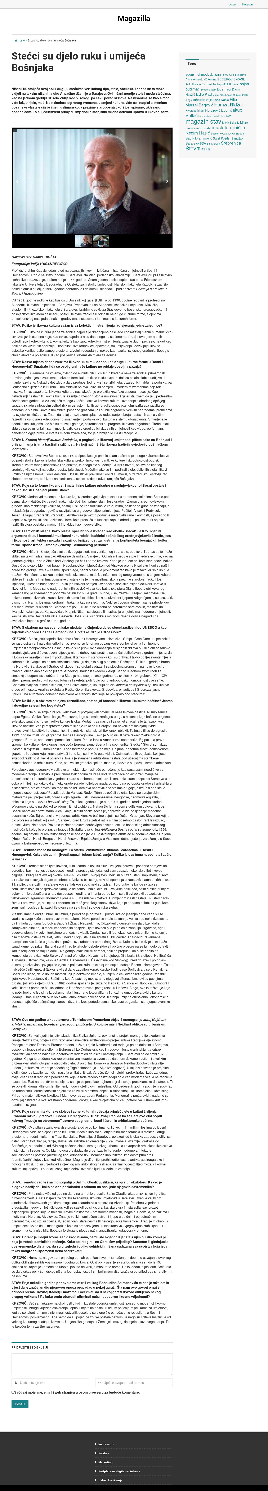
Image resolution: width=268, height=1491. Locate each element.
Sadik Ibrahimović (199, 138)
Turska (203, 148)
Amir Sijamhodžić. (196, 84)
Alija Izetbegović (237, 74)
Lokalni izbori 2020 (221, 116)
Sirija (210, 143)
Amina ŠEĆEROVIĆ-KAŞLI (227, 79)
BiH (230, 83)
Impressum (106, 1444)
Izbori (225, 110)
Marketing (105, 1462)
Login (232, 4)
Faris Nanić (221, 99)
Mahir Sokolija (230, 122)
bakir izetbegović (216, 84)
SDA (203, 143)
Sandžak (237, 138)
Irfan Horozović (208, 110)
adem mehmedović (200, 74)
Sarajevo (192, 143)
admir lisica (221, 74)
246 (22, 40)
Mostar (207, 128)
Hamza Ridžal (228, 104)
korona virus (204, 116)
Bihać (236, 84)
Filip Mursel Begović (211, 101)
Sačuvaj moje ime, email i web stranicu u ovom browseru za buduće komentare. (77, 1392)
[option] (92, 181)
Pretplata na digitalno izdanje (119, 1471)
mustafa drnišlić (228, 127)
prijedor (215, 133)
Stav (191, 148)
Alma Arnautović (196, 79)
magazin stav (203, 120)
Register (247, 4)
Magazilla (134, 18)
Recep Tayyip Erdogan (232, 133)
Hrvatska (191, 111)
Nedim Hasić (198, 133)
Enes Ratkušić (233, 94)
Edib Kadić (205, 94)
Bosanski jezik (208, 89)
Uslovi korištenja (110, 1480)
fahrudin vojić (203, 99)
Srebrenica (231, 143)
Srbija (216, 143)
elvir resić (219, 94)
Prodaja (103, 1453)
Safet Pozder (222, 138)
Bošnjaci (224, 89)
